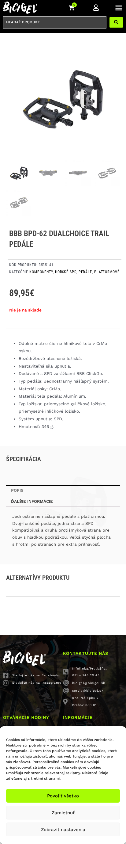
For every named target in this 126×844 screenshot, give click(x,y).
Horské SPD (65, 272)
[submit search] (116, 22)
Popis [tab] (17, 490)
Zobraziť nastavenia (63, 829)
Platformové (107, 272)
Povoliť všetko (63, 796)
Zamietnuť (63, 812)
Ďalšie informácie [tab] (32, 501)
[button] (118, 7)
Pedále (85, 272)
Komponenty (41, 272)
